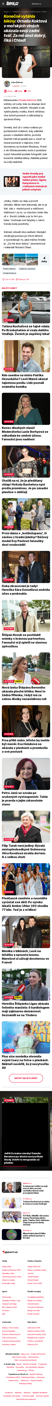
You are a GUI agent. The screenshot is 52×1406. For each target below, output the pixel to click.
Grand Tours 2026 (34, 1283)
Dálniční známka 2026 (36, 1331)
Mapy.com (25, 1354)
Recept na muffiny (34, 1301)
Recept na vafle (33, 1311)
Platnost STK (32, 1345)
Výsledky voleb (8, 1273)
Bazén (19, 1364)
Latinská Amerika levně (11, 1341)
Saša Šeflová (17, 82)
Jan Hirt (30, 1273)
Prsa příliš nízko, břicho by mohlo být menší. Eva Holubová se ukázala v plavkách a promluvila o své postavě (26, 746)
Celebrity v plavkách (27, 269)
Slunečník (10, 1367)
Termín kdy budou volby (11, 1277)
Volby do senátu (8, 1280)
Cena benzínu (33, 1357)
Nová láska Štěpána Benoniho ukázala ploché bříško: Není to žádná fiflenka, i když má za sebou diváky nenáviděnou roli (24, 693)
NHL (3, 1314)
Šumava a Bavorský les (11, 1334)
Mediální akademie (40, 1393)
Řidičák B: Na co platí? (36, 1338)
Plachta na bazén (29, 1364)
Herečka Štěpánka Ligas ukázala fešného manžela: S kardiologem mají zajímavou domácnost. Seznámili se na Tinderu (25, 1009)
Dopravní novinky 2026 (36, 1334)
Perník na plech (33, 1314)
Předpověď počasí (38, 1354)
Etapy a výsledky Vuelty (36, 1270)
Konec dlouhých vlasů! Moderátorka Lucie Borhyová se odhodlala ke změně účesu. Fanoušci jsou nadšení (25, 433)
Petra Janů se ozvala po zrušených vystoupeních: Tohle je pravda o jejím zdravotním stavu (25, 798)
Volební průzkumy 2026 (11, 1270)
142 (29, 91)
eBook (10, 91)
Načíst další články (26, 1078)
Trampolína (42, 1364)
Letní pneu (40, 1377)
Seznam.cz (36, 4)
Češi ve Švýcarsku (9, 1338)
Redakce (27, 1393)
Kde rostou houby (19, 1357)
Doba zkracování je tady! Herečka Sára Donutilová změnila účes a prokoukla (26, 589)
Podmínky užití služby (11, 1396)
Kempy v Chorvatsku (10, 1328)
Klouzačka (20, 1367)
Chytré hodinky (36, 1380)
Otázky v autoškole (35, 1341)
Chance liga (6, 1297)
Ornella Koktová (27, 100)
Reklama (18, 1393)
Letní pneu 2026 (33, 1328)
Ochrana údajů (28, 1396)
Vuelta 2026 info (34, 1267)
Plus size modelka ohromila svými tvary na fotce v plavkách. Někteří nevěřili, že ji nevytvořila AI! (25, 1062)
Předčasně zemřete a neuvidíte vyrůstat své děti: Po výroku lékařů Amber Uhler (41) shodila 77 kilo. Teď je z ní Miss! (25, 904)
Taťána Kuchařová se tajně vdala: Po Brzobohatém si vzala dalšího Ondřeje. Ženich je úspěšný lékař (26, 330)
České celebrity (9, 269)
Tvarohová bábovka (35, 1307)
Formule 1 (6, 1311)
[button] (26, 62)
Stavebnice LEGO (13, 1377)
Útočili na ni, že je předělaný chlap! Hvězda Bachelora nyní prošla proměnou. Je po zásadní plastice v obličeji (25, 486)
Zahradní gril (22, 1370)
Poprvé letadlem (8, 1331)
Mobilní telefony (36, 1374)
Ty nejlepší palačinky (35, 1297)
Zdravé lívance (33, 1304)
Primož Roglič (32, 1280)
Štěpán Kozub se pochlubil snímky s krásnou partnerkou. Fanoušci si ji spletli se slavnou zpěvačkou (24, 640)
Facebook (9, 1393)
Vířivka (31, 1370)
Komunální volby (8, 1283)
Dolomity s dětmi (9, 1345)
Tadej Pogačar (33, 1277)
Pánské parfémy (25, 1384)
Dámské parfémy (28, 1377)
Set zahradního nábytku (34, 1367)
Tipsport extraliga (9, 1304)
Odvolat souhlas (42, 1396)
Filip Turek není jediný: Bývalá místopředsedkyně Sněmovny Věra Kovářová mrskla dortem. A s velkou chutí (24, 851)
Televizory (24, 1380)
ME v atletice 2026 (9, 1307)
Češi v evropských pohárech (25, 1360)
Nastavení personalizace (26, 1399)
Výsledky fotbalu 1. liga (11, 1301)
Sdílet (20, 91)
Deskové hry (14, 1380)
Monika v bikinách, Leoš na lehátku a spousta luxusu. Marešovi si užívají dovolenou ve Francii (25, 956)
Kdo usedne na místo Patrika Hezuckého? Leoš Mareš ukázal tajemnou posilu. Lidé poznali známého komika (25, 380)
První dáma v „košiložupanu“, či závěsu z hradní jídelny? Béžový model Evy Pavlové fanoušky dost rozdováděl (25, 538)
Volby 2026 (6, 1267)
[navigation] (3, 4)
